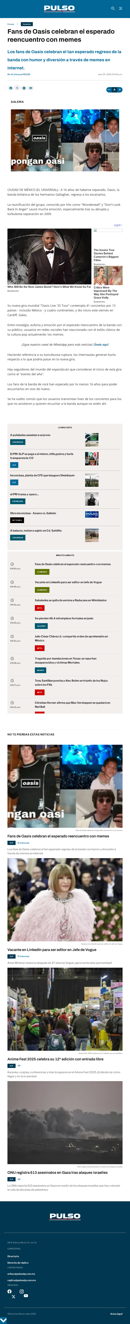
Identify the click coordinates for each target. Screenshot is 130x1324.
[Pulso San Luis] (59, 9)
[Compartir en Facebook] (10, 88)
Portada (10, 24)
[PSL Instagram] (22, 1292)
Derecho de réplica (17, 1262)
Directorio (13, 1256)
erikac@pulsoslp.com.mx (21, 1273)
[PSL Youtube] (26, 1296)
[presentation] (112, 152)
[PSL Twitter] (14, 1296)
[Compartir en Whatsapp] (24, 88)
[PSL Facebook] (9, 1292)
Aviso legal (116, 1313)
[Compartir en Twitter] (17, 87)
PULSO (26, 74)
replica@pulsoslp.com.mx (21, 1280)
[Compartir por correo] (30, 88)
